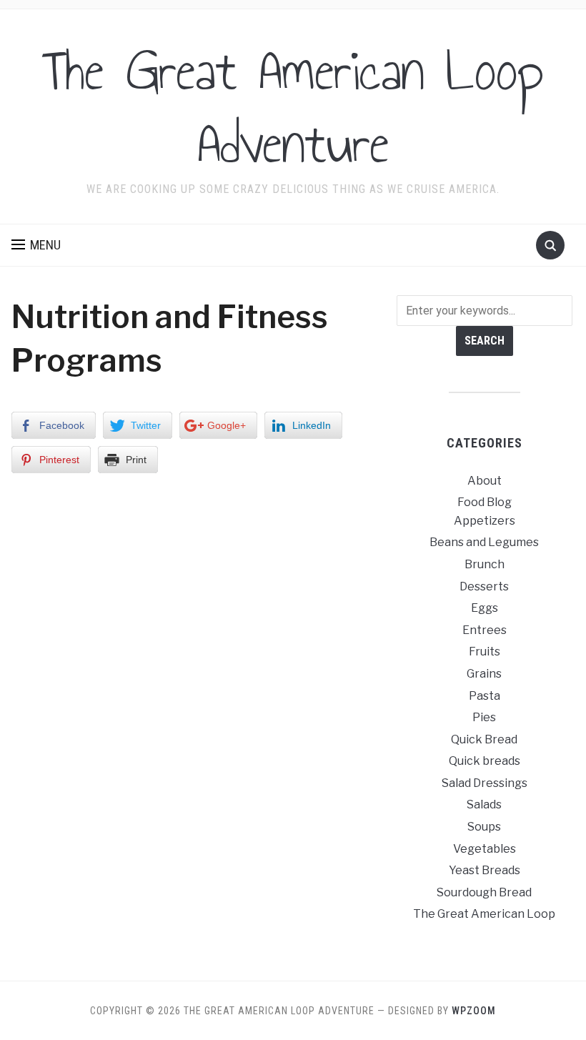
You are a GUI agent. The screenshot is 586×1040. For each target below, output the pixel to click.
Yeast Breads (484, 870)
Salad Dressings (484, 783)
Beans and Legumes (484, 542)
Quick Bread (484, 739)
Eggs (484, 608)
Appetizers (484, 521)
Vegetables (484, 849)
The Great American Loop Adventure (293, 107)
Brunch (485, 564)
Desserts (484, 586)
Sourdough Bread (484, 892)
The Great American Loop (484, 914)
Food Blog (484, 502)
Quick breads (484, 761)
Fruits (484, 651)
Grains (484, 673)
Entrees (484, 630)
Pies (484, 717)
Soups (484, 826)
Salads (484, 804)
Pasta (484, 696)
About (484, 480)
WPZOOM (474, 1010)
